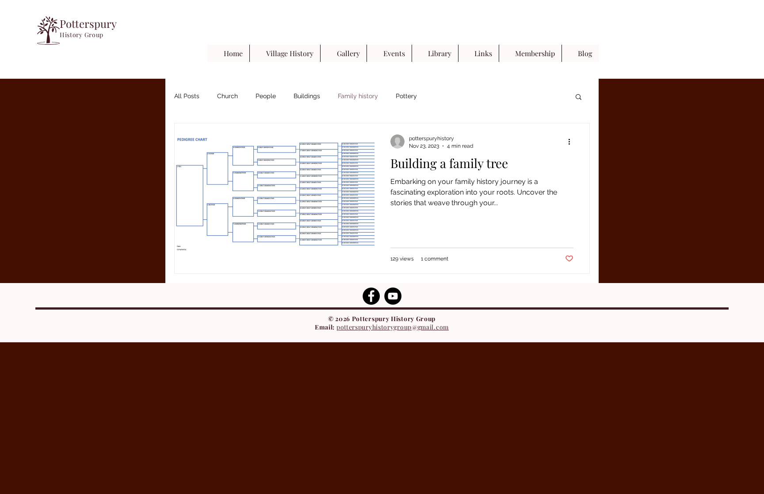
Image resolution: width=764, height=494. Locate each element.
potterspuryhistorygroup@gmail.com (392, 327)
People (266, 96)
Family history (358, 96)
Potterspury (88, 23)
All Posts (186, 96)
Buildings (307, 96)
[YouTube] (392, 296)
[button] (578, 97)
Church (227, 96)
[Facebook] (371, 296)
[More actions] (572, 141)
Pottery (406, 96)
